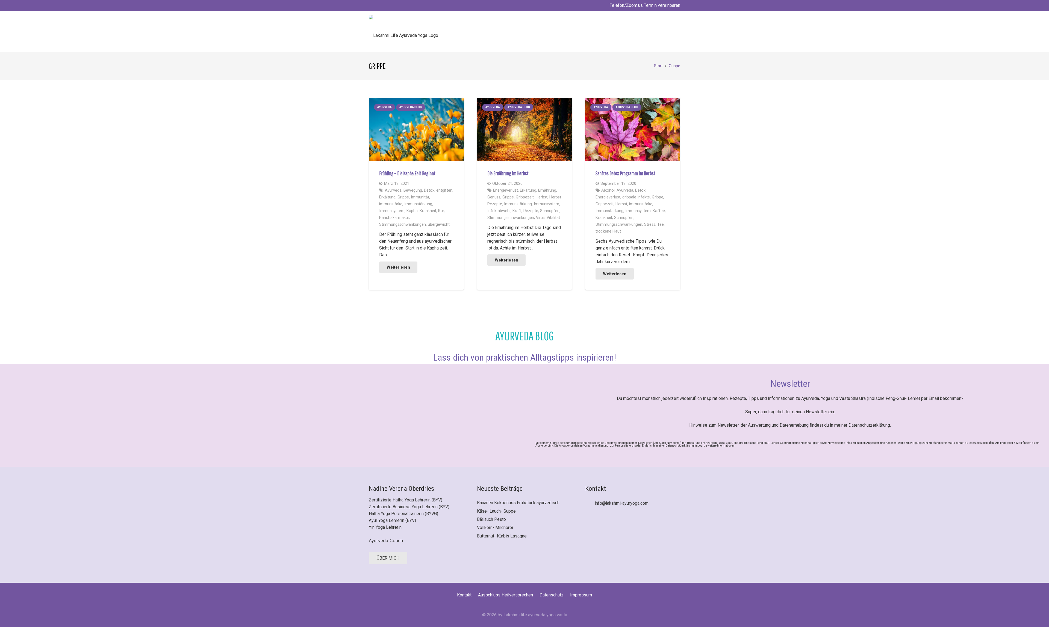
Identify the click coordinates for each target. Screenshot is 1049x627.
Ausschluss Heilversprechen (505, 595)
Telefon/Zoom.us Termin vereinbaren (644, 5)
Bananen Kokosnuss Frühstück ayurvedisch (518, 502)
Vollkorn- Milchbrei (495, 527)
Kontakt (464, 595)
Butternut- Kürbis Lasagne (502, 536)
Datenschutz (552, 595)
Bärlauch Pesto (491, 519)
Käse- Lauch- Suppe (496, 511)
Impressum (581, 595)
